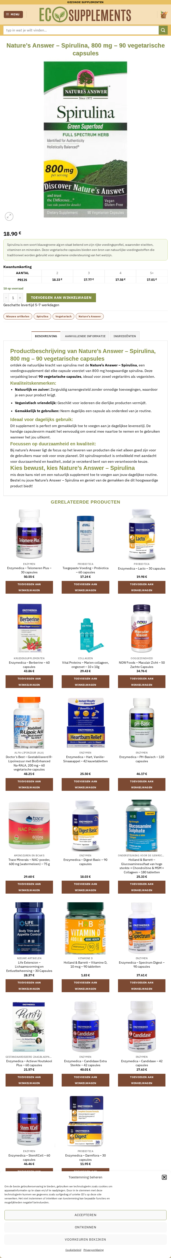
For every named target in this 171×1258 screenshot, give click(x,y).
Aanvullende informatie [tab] (85, 336)
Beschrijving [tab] (46, 336)
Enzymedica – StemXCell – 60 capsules (29, 1157)
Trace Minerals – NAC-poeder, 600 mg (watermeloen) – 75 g (29, 862)
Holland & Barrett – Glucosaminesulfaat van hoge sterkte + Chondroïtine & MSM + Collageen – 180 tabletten (142, 866)
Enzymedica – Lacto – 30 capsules (141, 568)
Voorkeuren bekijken (85, 1239)
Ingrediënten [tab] (125, 336)
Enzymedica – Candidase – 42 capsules (142, 1063)
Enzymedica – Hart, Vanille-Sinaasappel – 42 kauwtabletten (85, 759)
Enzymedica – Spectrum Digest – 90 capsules (142, 965)
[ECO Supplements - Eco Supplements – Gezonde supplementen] (85, 14)
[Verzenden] (163, 30)
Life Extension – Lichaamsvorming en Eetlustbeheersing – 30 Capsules (29, 967)
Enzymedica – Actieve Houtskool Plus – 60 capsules (29, 1063)
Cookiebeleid (73, 1250)
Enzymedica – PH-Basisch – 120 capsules (141, 759)
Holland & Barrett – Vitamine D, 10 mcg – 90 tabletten (85, 965)
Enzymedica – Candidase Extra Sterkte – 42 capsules (85, 1063)
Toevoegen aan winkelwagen (61, 297)
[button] (164, 1177)
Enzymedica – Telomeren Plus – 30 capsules (29, 570)
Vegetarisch (63, 316)
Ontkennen (85, 1227)
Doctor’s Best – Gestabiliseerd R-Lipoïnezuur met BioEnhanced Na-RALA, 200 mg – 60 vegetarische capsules (29, 763)
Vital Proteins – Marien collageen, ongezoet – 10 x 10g (85, 665)
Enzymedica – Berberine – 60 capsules (29, 665)
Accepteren (86, 1215)
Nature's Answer (90, 316)
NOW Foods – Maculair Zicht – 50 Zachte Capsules (142, 665)
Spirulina (42, 316)
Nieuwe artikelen (17, 316)
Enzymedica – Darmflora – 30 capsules (85, 1157)
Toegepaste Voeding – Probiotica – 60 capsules (85, 570)
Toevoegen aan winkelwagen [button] (29, 587)
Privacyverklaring (93, 1250)
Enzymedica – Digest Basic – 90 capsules (85, 862)
